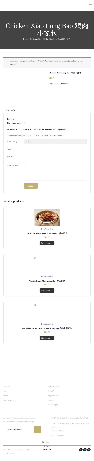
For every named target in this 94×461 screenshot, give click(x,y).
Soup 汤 (51, 391)
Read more (45, 243)
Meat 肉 (51, 400)
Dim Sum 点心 (35, 39)
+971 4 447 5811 (58, 436)
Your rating (13, 141)
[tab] (10, 110)
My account (7, 386)
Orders (5, 396)
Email (10, 156)
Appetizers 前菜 (54, 386)
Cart (4, 391)
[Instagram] (85, 449)
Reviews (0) (10, 110)
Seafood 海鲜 (53, 405)
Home (25, 39)
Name (10, 149)
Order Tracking (8, 400)
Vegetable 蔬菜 (53, 396)
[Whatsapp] (89, 449)
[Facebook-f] (81, 449)
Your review (13, 165)
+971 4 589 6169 (58, 431)
